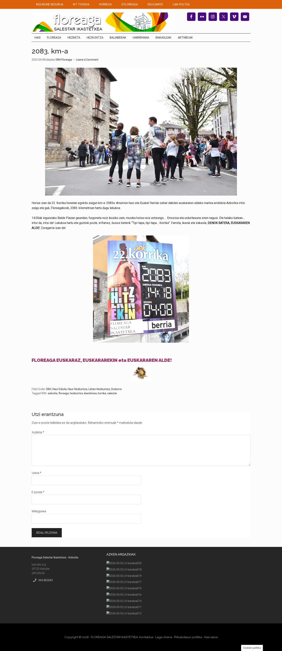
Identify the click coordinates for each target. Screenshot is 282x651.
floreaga (64, 393)
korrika (102, 393)
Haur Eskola (59, 389)
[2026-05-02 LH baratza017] (124, 582)
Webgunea (39, 511)
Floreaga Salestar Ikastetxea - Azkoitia (104, 22)
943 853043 (45, 580)
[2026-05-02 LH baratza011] (124, 607)
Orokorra (116, 389)
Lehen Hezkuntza (99, 389)
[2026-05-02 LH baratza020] (124, 563)
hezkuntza (76, 393)
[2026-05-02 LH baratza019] (124, 576)
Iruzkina (38, 432)
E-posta (38, 492)
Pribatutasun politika (188, 637)
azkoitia (52, 393)
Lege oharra (163, 637)
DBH (48, 389)
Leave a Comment (87, 59)
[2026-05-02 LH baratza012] (124, 613)
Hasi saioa (211, 637)
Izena (36, 473)
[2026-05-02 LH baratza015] (124, 588)
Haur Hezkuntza (77, 389)
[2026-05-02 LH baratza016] (124, 595)
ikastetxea (90, 393)
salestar (112, 393)
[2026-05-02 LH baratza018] (124, 569)
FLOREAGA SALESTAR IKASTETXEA (114, 637)
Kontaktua (146, 637)
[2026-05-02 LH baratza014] (124, 601)
